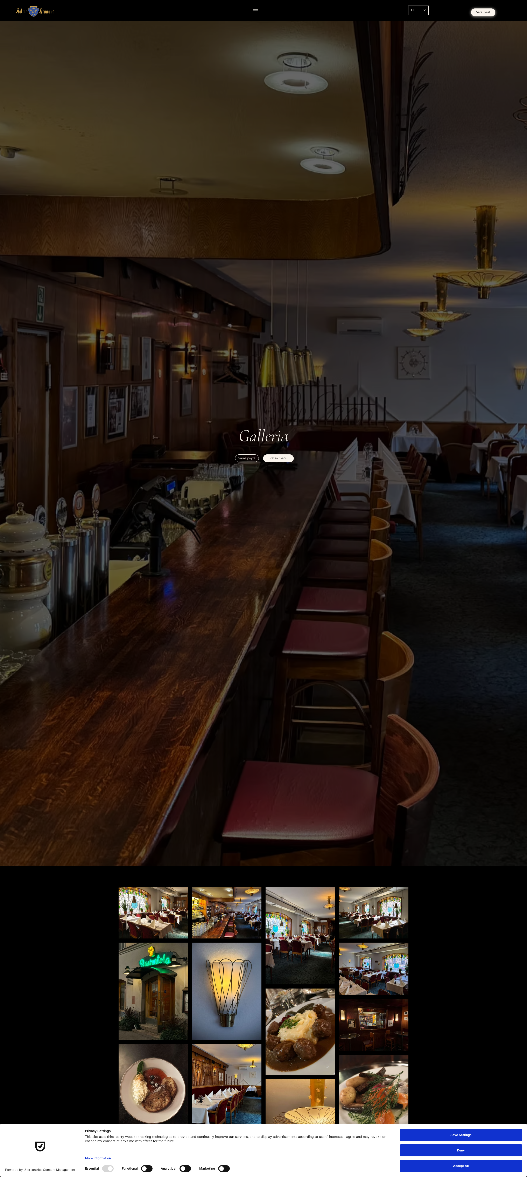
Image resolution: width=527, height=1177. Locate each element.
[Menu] (256, 10)
